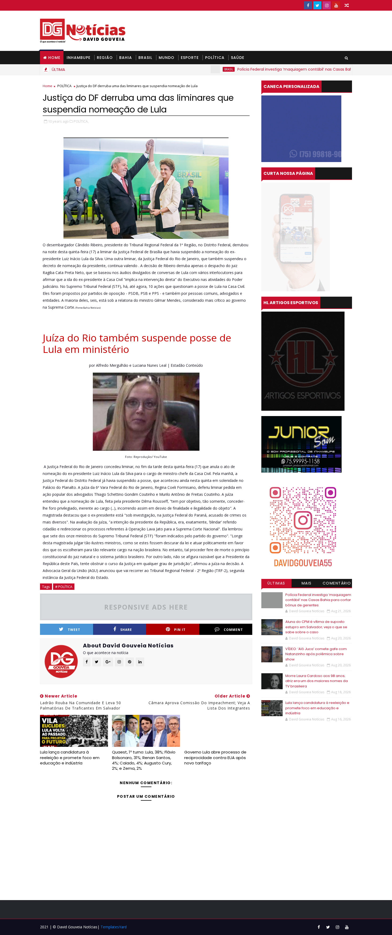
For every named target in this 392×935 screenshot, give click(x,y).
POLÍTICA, (81, 121)
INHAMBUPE (78, 57)
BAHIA (125, 57)
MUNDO (166, 57)
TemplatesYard (114, 926)
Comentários (337, 584)
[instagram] (327, 5)
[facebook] (308, 5)
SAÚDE (237, 57)
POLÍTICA (215, 57)
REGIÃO (105, 57)
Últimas (276, 583)
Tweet (74, 629)
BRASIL (145, 57)
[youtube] (336, 5)
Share (126, 629)
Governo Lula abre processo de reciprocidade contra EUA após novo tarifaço (215, 757)
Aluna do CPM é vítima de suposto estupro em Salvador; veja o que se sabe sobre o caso (316, 627)
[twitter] (317, 5)
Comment (233, 629)
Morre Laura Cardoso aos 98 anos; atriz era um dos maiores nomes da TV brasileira (316, 681)
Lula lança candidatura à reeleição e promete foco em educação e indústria (69, 757)
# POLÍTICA (63, 586)
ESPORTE (190, 57)
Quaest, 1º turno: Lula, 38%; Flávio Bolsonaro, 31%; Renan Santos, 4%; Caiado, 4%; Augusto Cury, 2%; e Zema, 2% (143, 760)
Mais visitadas (307, 584)
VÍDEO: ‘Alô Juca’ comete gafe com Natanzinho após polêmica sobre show (316, 654)
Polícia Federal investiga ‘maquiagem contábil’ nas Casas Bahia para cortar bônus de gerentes (301, 69)
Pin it (180, 629)
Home (54, 57)
